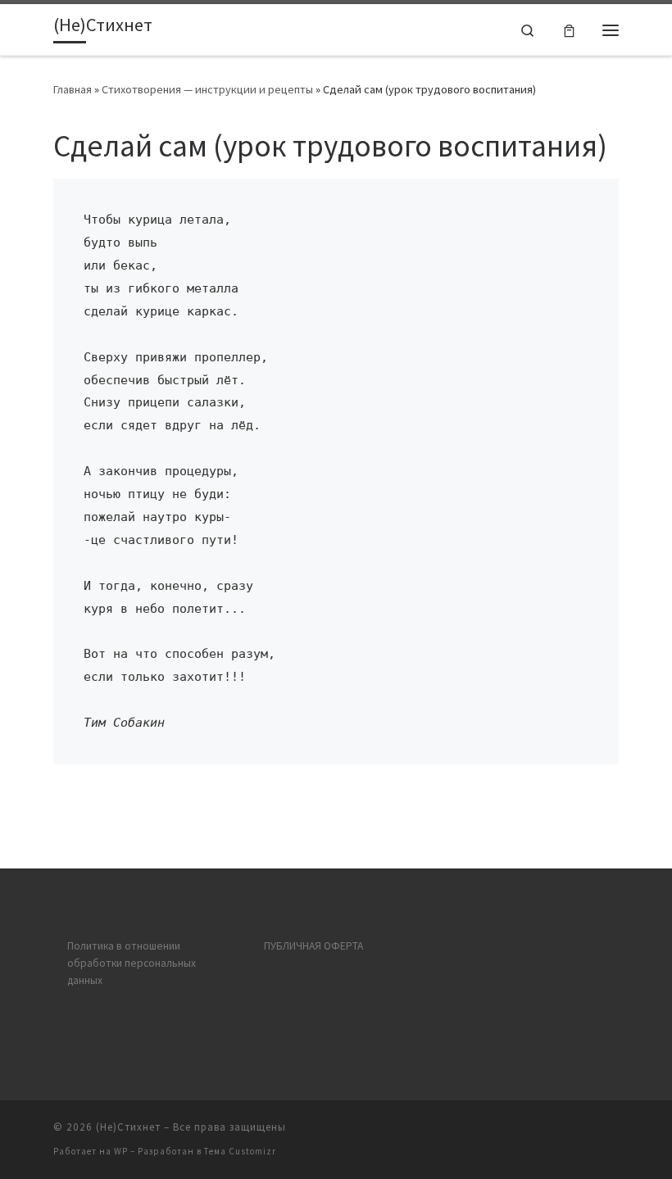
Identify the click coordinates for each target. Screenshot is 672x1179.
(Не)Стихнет (128, 1127)
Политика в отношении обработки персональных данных (131, 963)
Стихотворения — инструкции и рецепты (207, 89)
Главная (72, 89)
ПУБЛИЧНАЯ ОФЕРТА (313, 946)
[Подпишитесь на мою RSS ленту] (614, 1132)
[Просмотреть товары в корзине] (569, 30)
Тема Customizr (240, 1151)
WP (121, 1151)
